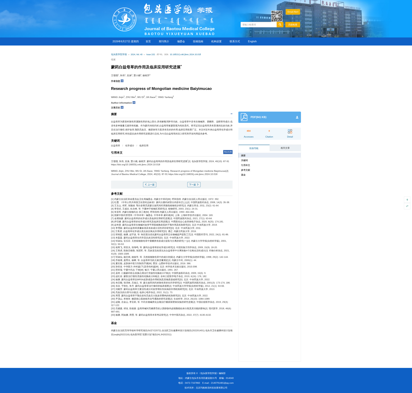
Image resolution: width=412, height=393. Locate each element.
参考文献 (245, 170)
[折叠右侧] (407, 206)
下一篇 (193, 184)
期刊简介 (164, 41)
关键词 (244, 160)
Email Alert (293, 11)
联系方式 (235, 41)
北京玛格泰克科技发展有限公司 (211, 387)
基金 (243, 175)
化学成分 (129, 145)
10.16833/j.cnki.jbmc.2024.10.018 (185, 54)
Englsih (252, 41)
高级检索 (292, 24)
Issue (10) (150, 54)
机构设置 (216, 41)
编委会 (181, 41)
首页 (148, 41)
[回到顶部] (407, 200)
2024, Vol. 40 (136, 54)
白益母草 (115, 145)
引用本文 (245, 165)
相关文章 (285, 148)
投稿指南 (198, 41)
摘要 (243, 155)
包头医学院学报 (119, 54)
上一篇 (150, 184)
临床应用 (143, 145)
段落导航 (253, 148)
